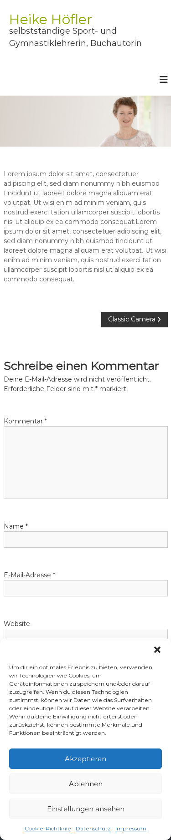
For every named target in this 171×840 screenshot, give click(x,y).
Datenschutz (93, 828)
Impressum (130, 828)
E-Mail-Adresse (29, 575)
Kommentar (25, 421)
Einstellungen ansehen (85, 808)
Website (17, 624)
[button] (157, 649)
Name (16, 526)
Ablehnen (86, 783)
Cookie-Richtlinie (48, 828)
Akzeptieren (85, 758)
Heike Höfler (50, 19)
